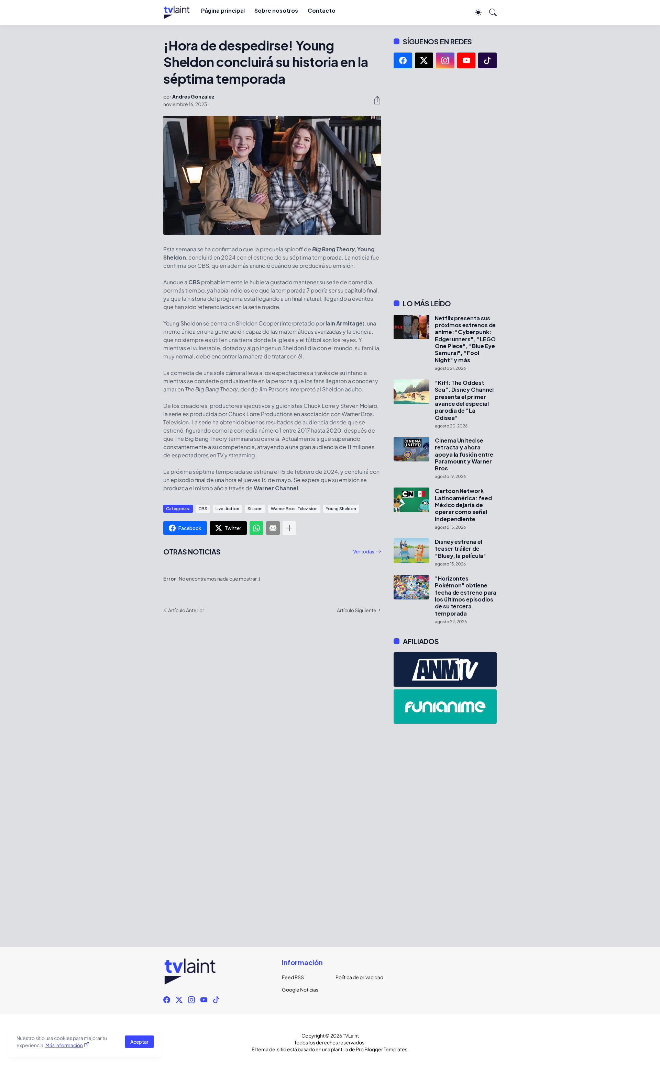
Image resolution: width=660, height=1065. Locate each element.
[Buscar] (490, 12)
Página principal (223, 10)
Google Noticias (300, 989)
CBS (202, 508)
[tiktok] (487, 60)
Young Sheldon (341, 508)
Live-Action (227, 508)
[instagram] (445, 60)
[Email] (273, 528)
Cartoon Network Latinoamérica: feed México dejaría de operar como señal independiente (463, 505)
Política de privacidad (357, 977)
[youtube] (466, 60)
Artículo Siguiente (356, 610)
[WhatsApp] (256, 528)
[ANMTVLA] (445, 669)
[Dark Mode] (475, 12)
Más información (64, 1045)
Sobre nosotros (276, 10)
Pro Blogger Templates (381, 1049)
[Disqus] (272, 718)
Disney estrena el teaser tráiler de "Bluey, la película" (460, 548)
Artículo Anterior (186, 610)
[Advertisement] (445, 184)
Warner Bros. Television (294, 508)
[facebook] (403, 60)
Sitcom (255, 508)
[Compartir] (374, 100)
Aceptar (139, 1042)
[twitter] (424, 60)
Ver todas (363, 551)
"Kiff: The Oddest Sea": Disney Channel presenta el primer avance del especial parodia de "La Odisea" (464, 400)
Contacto (321, 10)
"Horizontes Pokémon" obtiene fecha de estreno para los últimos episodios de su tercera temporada (465, 596)
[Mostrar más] (289, 528)
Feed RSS (293, 977)
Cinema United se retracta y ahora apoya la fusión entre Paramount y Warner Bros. (464, 454)
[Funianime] (445, 706)
